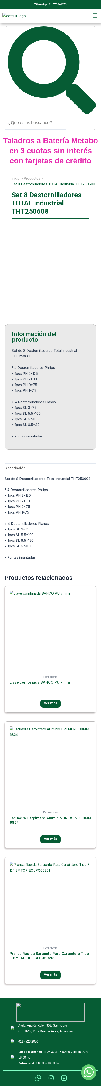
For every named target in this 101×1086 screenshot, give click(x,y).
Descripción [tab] (15, 468)
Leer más (50, 704)
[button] (95, 16)
